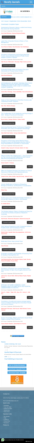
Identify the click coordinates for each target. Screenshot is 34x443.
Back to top (29, 441)
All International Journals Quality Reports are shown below (17, 352)
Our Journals (6, 416)
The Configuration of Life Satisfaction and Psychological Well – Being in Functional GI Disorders (17, 114)
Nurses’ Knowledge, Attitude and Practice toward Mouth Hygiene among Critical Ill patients (16, 318)
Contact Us (6, 419)
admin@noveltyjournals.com (12, 400)
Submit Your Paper (8, 408)
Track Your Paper (7, 407)
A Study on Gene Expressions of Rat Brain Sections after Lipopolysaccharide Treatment (17, 100)
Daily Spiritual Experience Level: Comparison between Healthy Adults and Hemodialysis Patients (16, 227)
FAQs (5, 418)
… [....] (6, 348)
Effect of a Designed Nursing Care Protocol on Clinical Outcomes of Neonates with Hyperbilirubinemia (16, 171)
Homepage (6, 405)
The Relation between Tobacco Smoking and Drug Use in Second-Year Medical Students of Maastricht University (16, 213)
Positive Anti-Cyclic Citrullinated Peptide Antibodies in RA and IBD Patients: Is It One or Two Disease (16, 198)
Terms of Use (7, 411)
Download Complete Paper (8, 37)
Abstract (30, 37)
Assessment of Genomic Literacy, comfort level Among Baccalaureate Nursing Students (16, 28)
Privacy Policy (7, 421)
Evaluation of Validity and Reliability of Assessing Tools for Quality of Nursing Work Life (16, 254)
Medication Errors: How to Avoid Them (12, 241)
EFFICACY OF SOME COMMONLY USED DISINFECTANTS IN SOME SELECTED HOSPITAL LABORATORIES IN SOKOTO (16, 286)
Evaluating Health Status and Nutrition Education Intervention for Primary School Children (15, 70)
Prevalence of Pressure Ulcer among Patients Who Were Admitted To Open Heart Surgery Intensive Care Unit (16, 270)
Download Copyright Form (17, 369)
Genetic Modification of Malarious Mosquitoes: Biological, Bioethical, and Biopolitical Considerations (16, 185)
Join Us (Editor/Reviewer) (17, 365)
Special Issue (7, 410)
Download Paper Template (17, 372)
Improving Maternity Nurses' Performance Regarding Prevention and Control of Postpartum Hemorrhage (16, 127)
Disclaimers (6, 422)
